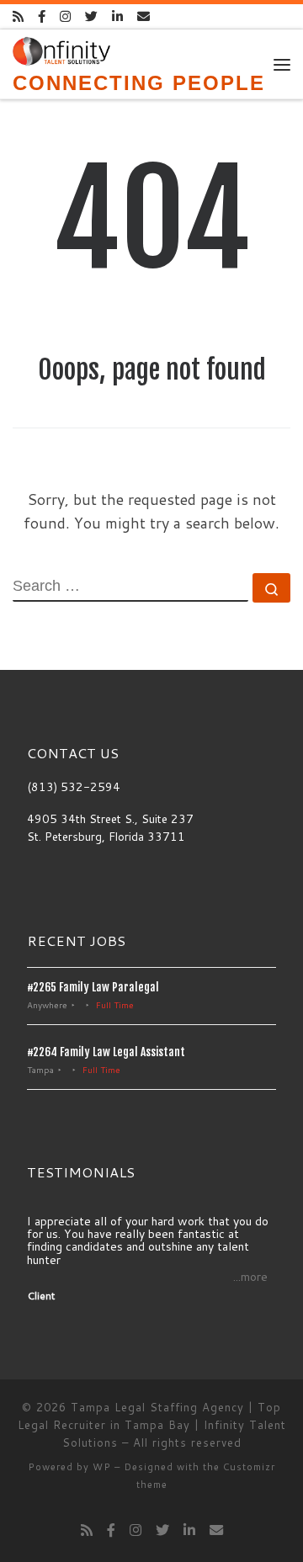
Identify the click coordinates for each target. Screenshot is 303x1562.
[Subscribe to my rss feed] (18, 16)
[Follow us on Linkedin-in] (117, 16)
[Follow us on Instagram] (65, 16)
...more (250, 1277)
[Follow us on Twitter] (91, 16)
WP (102, 1467)
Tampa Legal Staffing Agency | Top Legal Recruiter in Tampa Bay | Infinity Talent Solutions (152, 1425)
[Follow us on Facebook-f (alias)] (41, 16)
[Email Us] (143, 16)
